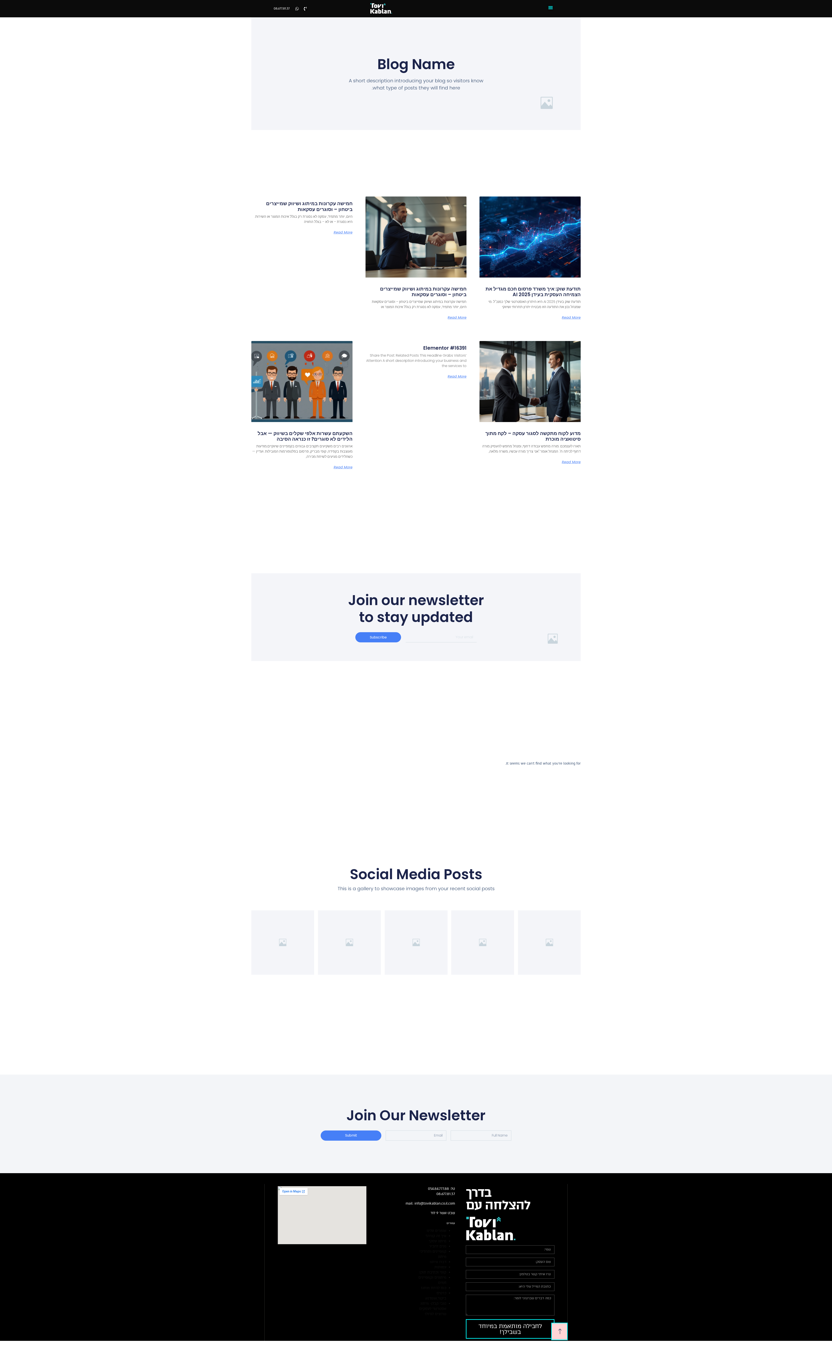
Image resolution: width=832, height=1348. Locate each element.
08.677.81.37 (282, 8)
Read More (571, 317)
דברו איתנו (438, 1262)
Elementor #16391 (444, 348)
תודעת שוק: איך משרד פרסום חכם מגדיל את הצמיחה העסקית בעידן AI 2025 (533, 292)
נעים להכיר (437, 1246)
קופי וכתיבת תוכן (432, 1272)
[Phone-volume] (305, 9)
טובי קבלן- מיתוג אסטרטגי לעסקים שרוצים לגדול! (432, 1308)
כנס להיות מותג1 (433, 1288)
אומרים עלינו (436, 1231)
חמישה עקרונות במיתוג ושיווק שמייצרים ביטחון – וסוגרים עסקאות (423, 292)
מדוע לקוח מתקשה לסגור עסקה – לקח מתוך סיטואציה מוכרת (533, 436)
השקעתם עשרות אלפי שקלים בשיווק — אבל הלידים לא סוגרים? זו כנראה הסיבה (305, 436)
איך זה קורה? (436, 1236)
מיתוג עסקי (437, 1241)
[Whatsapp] (297, 9)
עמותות (440, 1267)
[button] (550, 7)
